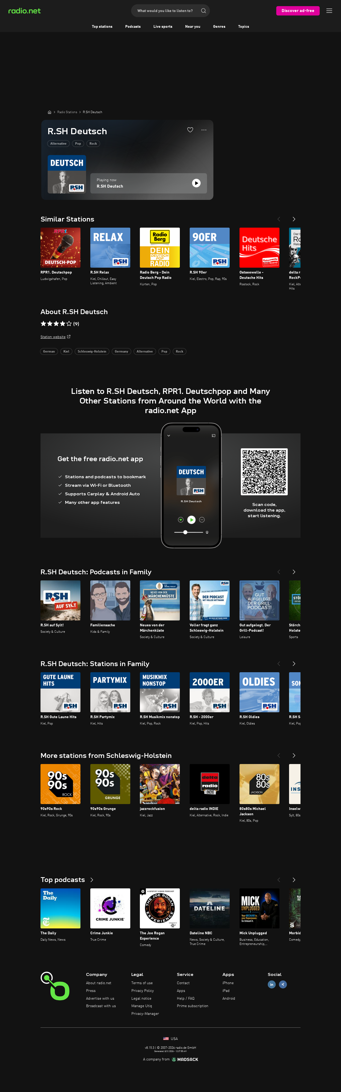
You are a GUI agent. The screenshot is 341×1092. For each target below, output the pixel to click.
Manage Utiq (141, 1006)
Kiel (66, 351)
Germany (121, 351)
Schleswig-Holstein (92, 351)
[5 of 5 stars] (69, 324)
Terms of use (142, 983)
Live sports (162, 27)
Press (91, 991)
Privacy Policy (142, 991)
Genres (219, 27)
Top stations (102, 27)
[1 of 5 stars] (43, 324)
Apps (181, 991)
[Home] (49, 112)
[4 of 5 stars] (62, 324)
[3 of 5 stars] (56, 324)
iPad (226, 991)
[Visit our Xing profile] (283, 984)
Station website (53, 337)
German (49, 351)
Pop (78, 143)
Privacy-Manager (145, 1014)
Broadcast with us (101, 1006)
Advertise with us (100, 998)
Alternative (58, 143)
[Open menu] (329, 10)
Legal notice (141, 998)
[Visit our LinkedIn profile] (272, 984)
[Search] (203, 10)
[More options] (204, 130)
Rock (93, 143)
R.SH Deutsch (110, 186)
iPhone (228, 983)
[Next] (294, 217)
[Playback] (196, 183)
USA (174, 1039)
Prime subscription (192, 1006)
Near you (192, 27)
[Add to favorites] (190, 129)
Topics (243, 27)
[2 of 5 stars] (50, 324)
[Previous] (278, 217)
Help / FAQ (185, 998)
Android (228, 998)
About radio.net (98, 983)
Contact (183, 983)
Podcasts (133, 27)
